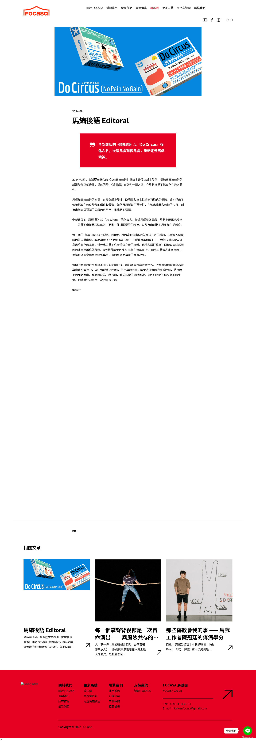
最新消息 (141, 8)
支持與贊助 (184, 8)
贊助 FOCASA (142, 691)
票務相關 (114, 701)
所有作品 (126, 8)
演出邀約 (114, 691)
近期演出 (112, 8)
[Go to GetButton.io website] (247, 737)
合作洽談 (114, 696)
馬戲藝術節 (91, 696)
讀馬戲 (154, 8)
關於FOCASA (66, 691)
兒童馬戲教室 (92, 701)
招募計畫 (114, 706)
